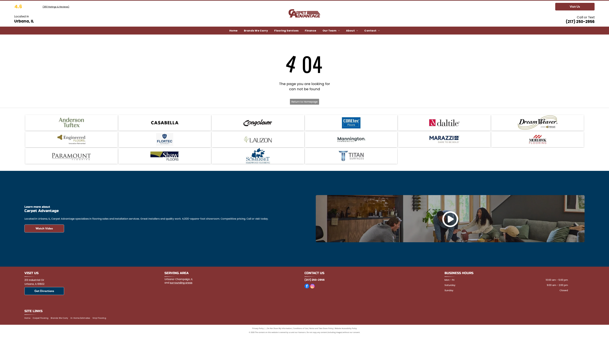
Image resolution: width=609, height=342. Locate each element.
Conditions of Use (300, 328)
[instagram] (312, 286)
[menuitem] (233, 30)
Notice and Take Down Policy (321, 328)
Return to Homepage (304, 102)
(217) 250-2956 (580, 21)
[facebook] (306, 286)
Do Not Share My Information (279, 328)
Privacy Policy (258, 328)
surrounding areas (181, 283)
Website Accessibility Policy (346, 328)
